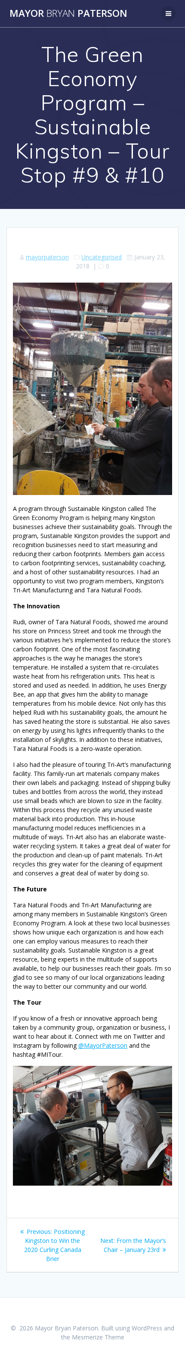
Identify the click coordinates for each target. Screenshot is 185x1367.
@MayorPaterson (102, 1045)
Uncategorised (101, 257)
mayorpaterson (47, 257)
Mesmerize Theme (98, 1337)
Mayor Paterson (68, 13)
